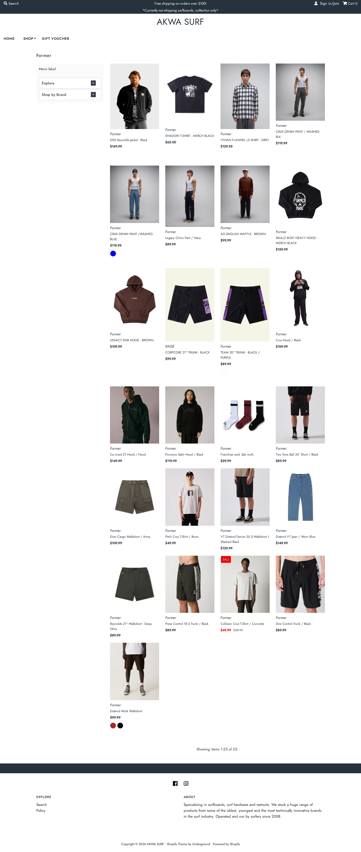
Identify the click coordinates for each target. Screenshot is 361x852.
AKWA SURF (180, 21)
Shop (28, 38)
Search (41, 804)
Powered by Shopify (226, 844)
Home (9, 38)
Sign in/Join (328, 3)
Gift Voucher (55, 38)
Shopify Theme (177, 844)
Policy (40, 810)
